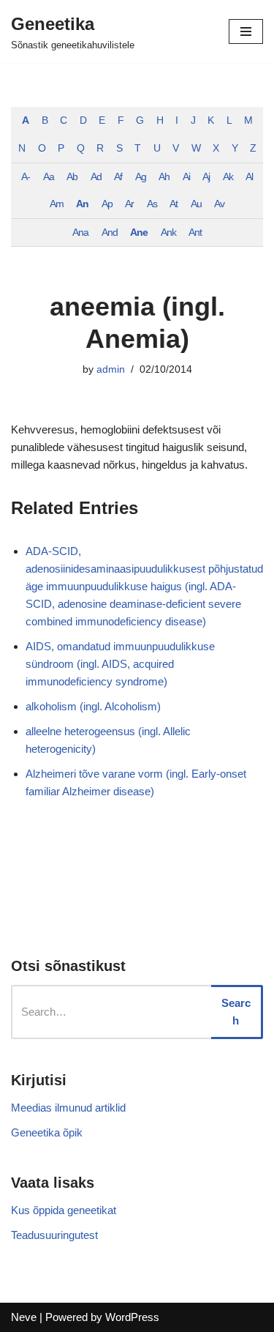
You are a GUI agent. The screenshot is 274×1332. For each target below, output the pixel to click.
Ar (129, 203)
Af (118, 176)
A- (25, 176)
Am (57, 203)
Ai (186, 176)
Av (219, 203)
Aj (206, 176)
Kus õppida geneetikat (63, 1210)
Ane (139, 232)
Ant (195, 232)
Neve (24, 1317)
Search (236, 1012)
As (152, 203)
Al (249, 176)
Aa (48, 176)
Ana (80, 232)
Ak (228, 176)
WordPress (132, 1317)
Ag (140, 176)
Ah (164, 176)
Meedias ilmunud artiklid (68, 1107)
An (82, 203)
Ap (107, 203)
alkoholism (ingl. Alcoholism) (93, 706)
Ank (168, 232)
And (110, 232)
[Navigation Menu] (246, 31)
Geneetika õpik (47, 1132)
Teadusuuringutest (54, 1235)
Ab (71, 176)
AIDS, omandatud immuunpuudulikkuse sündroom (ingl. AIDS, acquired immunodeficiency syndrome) (120, 664)
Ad (96, 176)
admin (110, 369)
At (174, 203)
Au (196, 203)
